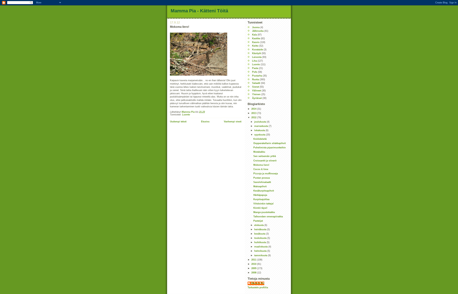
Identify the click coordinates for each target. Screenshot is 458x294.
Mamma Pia (257, 283)
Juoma (256, 27)
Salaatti (256, 83)
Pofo (254, 72)
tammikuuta (261, 255)
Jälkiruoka (258, 31)
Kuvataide (257, 49)
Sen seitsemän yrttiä (264, 156)
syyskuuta (260, 134)
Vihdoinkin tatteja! (263, 203)
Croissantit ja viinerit (264, 160)
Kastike (256, 38)
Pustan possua (261, 177)
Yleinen (256, 94)
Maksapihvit (260, 186)
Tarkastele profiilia (258, 287)
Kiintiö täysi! (260, 208)
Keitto (255, 45)
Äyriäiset (257, 98)
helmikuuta (260, 251)
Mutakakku (259, 151)
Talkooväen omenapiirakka (268, 216)
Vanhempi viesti (233, 121)
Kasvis (255, 42)
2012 (254, 117)
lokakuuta (260, 130)
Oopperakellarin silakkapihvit (269, 143)
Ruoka (255, 79)
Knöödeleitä (260, 139)
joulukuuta (260, 121)
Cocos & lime (260, 169)
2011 (254, 259)
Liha (254, 60)
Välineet (256, 90)
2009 (254, 268)
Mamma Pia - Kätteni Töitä (199, 10)
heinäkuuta (260, 229)
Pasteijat (258, 220)
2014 (254, 108)
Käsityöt (256, 53)
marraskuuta (261, 126)
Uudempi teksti (178, 121)
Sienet (255, 86)
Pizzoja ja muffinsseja (265, 173)
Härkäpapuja (260, 195)
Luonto (186, 114)
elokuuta (259, 225)
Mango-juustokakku (264, 212)
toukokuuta (260, 238)
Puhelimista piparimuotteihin (269, 147)
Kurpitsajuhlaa (261, 199)
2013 (254, 113)
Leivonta (257, 57)
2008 (254, 272)
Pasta (255, 68)
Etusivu (205, 121)
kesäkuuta (260, 233)
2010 (254, 264)
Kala (254, 34)
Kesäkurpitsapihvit (263, 190)
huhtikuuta (260, 242)
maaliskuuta (261, 246)
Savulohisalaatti (262, 182)
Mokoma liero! (261, 165)
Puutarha (257, 75)
